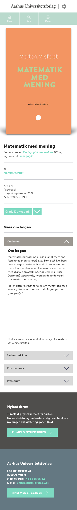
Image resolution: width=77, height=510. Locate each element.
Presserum (13, 380)
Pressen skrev (15, 368)
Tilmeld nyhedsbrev (29, 432)
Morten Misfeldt (13, 172)
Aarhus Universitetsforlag (38, 6)
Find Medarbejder (27, 493)
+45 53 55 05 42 (34, 478)
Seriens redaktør (17, 355)
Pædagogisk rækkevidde (38, 152)
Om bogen (13, 241)
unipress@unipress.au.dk (33, 482)
